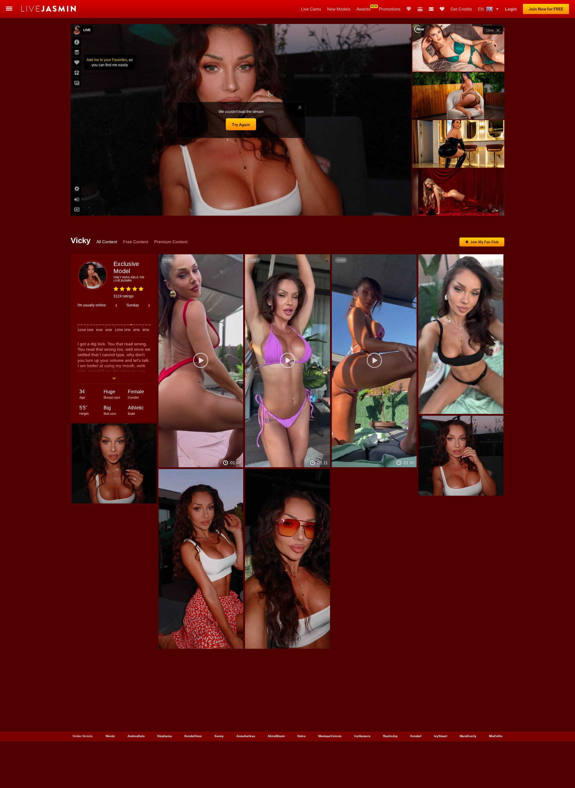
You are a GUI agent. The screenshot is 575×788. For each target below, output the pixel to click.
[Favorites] (442, 9)
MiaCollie (496, 736)
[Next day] (149, 305)
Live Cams (311, 9)
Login (511, 9)
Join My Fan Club (484, 242)
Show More (458, 205)
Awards (363, 9)
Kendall (415, 736)
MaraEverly (468, 736)
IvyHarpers (362, 736)
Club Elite (408, 9)
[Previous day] (116, 305)
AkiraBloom (276, 736)
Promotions (389, 9)
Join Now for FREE (546, 9)
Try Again (241, 124)
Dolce (301, 736)
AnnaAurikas (245, 736)
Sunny (219, 736)
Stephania (164, 736)
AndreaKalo (136, 736)
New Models (338, 9)
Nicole (110, 736)
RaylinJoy (390, 736)
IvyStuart (440, 736)
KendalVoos (193, 736)
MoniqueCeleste (330, 736)
